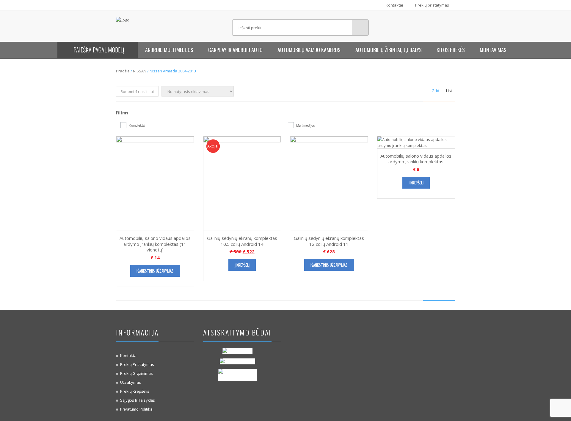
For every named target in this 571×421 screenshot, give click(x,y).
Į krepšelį (242, 265)
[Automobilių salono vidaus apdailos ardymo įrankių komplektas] (416, 142)
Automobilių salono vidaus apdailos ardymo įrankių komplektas (415, 159)
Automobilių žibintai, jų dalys (388, 50)
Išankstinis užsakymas (155, 271)
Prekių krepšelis (134, 391)
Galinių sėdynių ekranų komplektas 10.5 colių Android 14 (242, 241)
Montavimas (493, 50)
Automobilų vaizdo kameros (309, 50)
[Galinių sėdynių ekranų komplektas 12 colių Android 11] (329, 183)
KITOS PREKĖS (451, 50)
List (449, 90)
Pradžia (123, 71)
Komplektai (137, 125)
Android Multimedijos (169, 50)
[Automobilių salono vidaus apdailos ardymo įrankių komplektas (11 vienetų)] (155, 183)
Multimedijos (305, 125)
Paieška (360, 27)
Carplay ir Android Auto (235, 50)
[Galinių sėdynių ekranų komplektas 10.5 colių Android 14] (242, 183)
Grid (435, 90)
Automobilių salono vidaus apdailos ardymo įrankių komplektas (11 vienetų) (155, 244)
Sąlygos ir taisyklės (137, 400)
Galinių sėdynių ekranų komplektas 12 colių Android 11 (329, 241)
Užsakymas (130, 382)
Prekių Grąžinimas (136, 373)
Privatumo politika (136, 409)
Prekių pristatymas (432, 5)
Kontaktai (394, 5)
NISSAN (139, 71)
